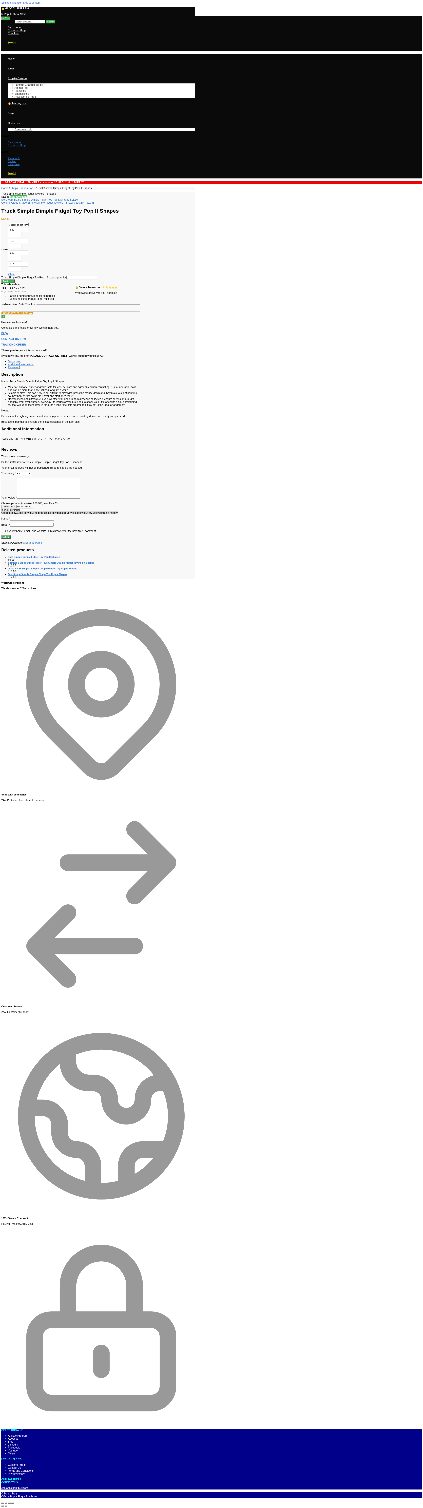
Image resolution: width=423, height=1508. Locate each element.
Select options (18, 196)
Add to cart (8, 281)
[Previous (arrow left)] (2, 1506)
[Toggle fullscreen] (9, 1503)
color (4, 249)
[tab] (74, 361)
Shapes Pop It (27, 188)
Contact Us (14, 1467)
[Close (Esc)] (2, 1503)
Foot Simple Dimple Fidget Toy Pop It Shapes (34, 557)
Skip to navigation (11, 2)
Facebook (14, 158)
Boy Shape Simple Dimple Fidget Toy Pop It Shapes (37, 574)
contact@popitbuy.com (14, 1488)
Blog (10, 1441)
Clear (11, 274)
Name (5, 518)
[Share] (6, 1503)
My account (14, 27)
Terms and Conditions (21, 1470)
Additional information (21, 364)
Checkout (13, 33)
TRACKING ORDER (13, 344)
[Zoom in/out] (12, 1503)
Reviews (14, 367)
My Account (14, 142)
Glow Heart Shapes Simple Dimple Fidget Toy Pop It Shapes (42, 568)
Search (50, 21)
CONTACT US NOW (13, 339)
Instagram (13, 164)
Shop (13, 188)
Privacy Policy (16, 1473)
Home (4, 188)
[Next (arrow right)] (6, 1506)
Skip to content (31, 2)
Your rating (8, 473)
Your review (9, 497)
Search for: (7, 21)
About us (13, 1438)
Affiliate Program (17, 1435)
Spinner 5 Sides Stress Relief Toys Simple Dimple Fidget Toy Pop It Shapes (51, 562)
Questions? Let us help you (17, 313)
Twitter (12, 161)
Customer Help (17, 30)
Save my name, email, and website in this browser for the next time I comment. (50, 531)
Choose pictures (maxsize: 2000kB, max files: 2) (29, 503)
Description (14, 361)
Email (5, 524)
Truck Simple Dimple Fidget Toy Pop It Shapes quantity (33, 277)
